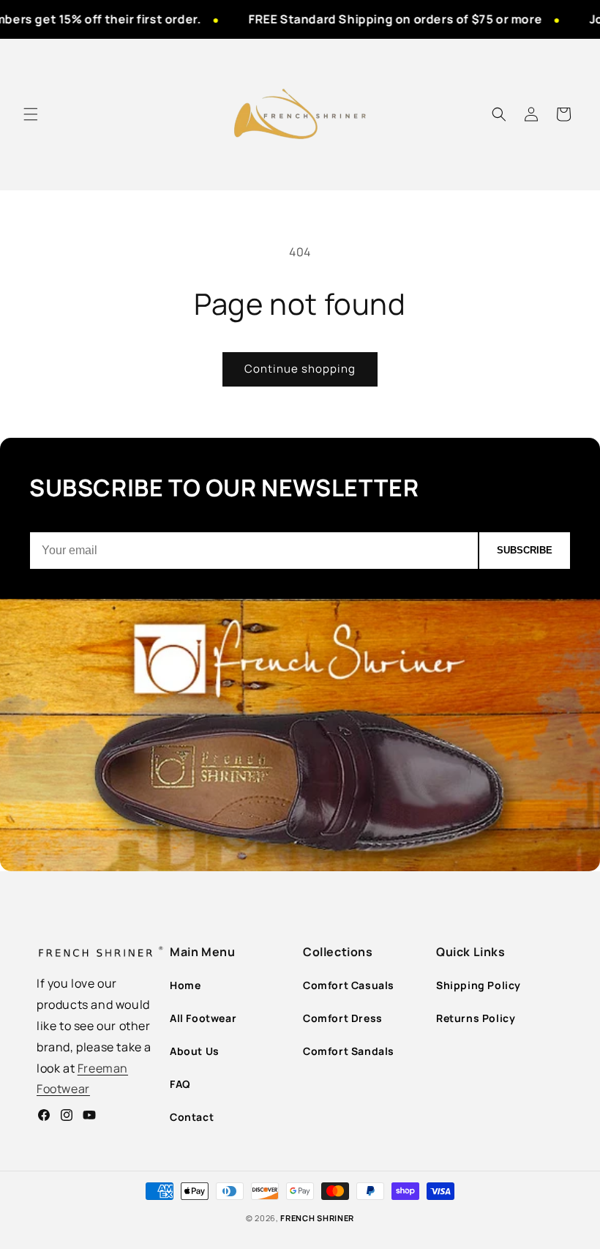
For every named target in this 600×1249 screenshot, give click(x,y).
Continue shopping (300, 368)
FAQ (180, 1084)
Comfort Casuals (348, 985)
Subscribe (524, 550)
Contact (192, 1117)
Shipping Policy (478, 985)
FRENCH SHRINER (317, 1217)
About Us (195, 1051)
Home (185, 985)
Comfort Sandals (348, 1051)
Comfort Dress (343, 1018)
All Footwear (203, 1018)
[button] (31, 114)
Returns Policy (475, 1018)
